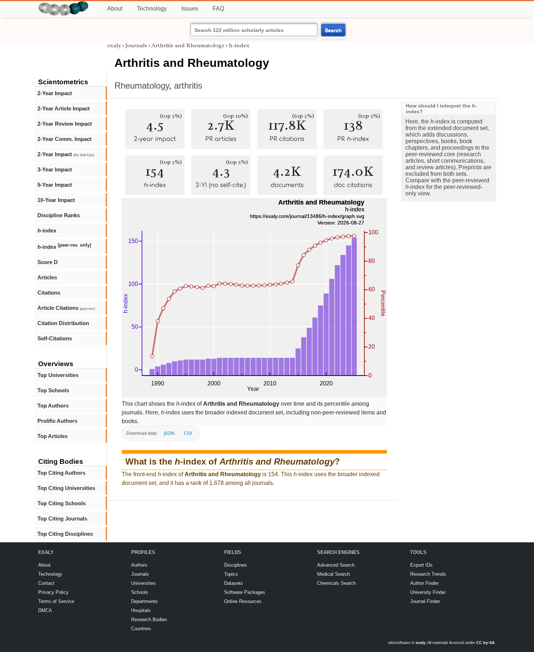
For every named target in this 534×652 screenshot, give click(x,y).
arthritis (188, 85)
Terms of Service (56, 601)
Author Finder (424, 583)
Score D (47, 262)
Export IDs (421, 565)
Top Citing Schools (61, 503)
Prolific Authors (57, 421)
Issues (189, 8)
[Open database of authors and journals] (64, 4)
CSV (188, 433)
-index (46, 230)
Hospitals (141, 610)
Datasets (233, 583)
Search (333, 30)
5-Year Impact (54, 185)
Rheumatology (141, 85)
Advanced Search (336, 565)
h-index (239, 45)
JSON (169, 433)
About (114, 8)
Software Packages (244, 592)
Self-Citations (54, 338)
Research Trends (428, 574)
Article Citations (66, 308)
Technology (152, 8)
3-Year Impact (54, 169)
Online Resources (243, 601)
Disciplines (235, 565)
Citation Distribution (63, 323)
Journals (136, 45)
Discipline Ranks (58, 215)
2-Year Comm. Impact (64, 139)
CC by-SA (485, 642)
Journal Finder (425, 601)
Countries (141, 628)
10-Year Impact (56, 200)
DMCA (45, 610)
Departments (144, 601)
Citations (48, 292)
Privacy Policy (53, 592)
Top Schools (53, 390)
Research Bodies (149, 619)
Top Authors (53, 405)
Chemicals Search (336, 583)
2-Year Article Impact (63, 108)
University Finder (428, 592)
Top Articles (52, 436)
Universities (143, 583)
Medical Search (333, 574)
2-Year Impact (54, 93)
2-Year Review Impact (64, 124)
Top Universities (57, 375)
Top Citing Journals (62, 518)
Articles (47, 277)
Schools (139, 592)
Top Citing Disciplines (65, 534)
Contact (46, 583)
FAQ (218, 8)
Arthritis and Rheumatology (187, 45)
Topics (231, 574)
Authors (139, 565)
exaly (114, 45)
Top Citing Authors (61, 473)
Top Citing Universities (66, 488)
